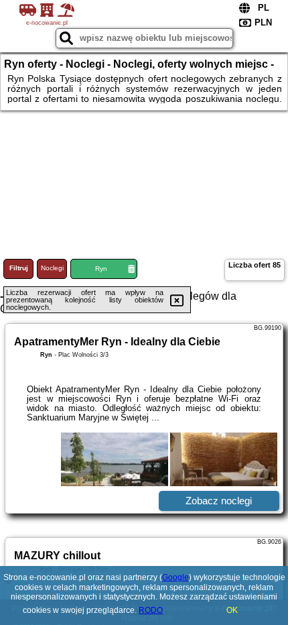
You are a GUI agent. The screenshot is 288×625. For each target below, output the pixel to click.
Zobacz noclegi (219, 500)
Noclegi (52, 268)
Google (175, 577)
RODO (151, 610)
